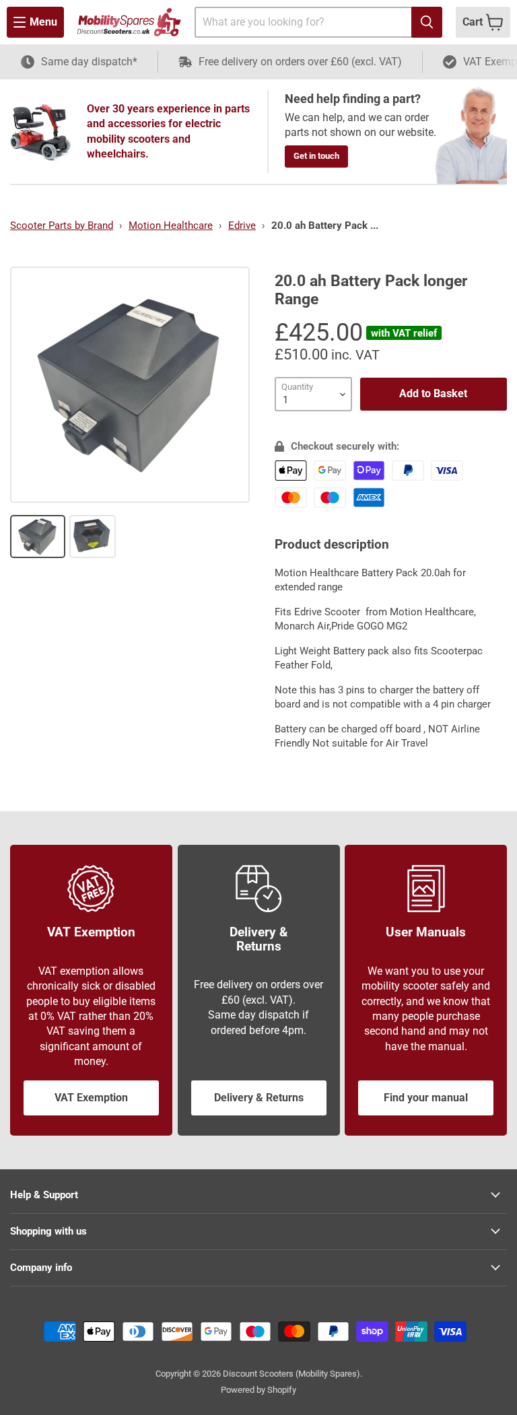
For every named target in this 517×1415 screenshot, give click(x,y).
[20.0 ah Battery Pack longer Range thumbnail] (37, 536)
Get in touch (316, 156)
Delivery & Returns (259, 1097)
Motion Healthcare (171, 225)
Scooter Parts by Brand (61, 225)
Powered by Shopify (258, 1390)
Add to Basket (433, 393)
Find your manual (426, 1097)
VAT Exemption (91, 1097)
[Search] (426, 22)
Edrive (242, 225)
